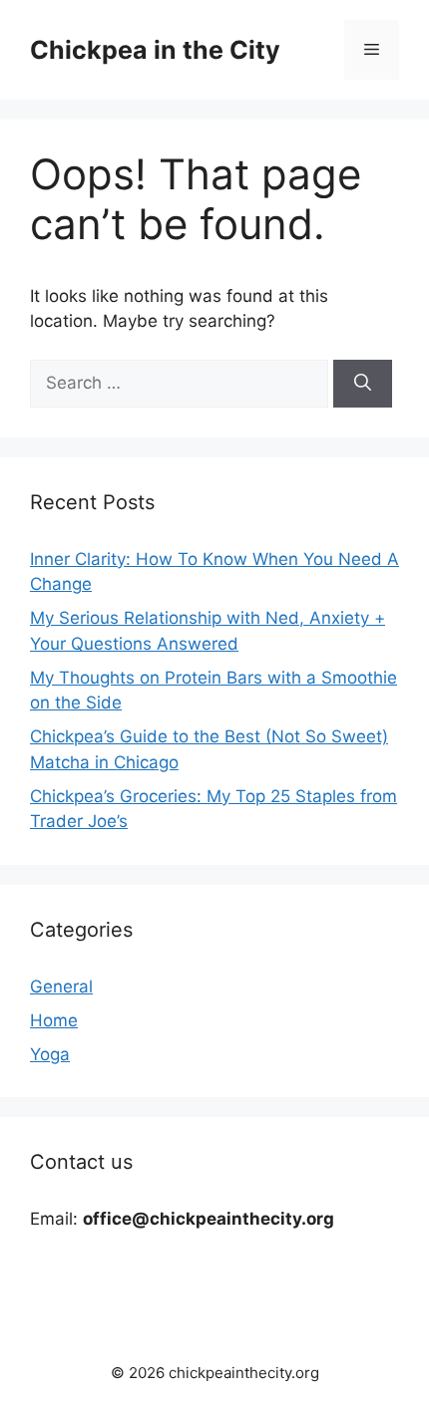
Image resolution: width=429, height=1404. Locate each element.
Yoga (50, 1054)
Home (54, 1020)
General (61, 986)
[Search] (362, 384)
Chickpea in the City (155, 50)
